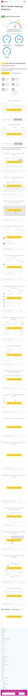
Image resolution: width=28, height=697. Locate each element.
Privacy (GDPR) (4, 677)
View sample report (15, 73)
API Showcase (4, 659)
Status (2, 674)
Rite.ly (2, 633)
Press (2, 676)
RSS (3, 685)
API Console (3, 661)
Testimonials (5, 684)
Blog (4, 682)
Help (2, 672)
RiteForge (3, 630)
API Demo (3, 658)
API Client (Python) (5, 664)
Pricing (2, 668)
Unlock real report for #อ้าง (14, 110)
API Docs (3, 663)
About (2, 671)
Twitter (4, 687)
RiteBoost (3, 632)
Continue (22, 693)
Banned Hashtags (5, 638)
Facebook (5, 689)
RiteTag (2, 635)
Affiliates (3, 669)
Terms (2, 679)
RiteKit (2, 637)
